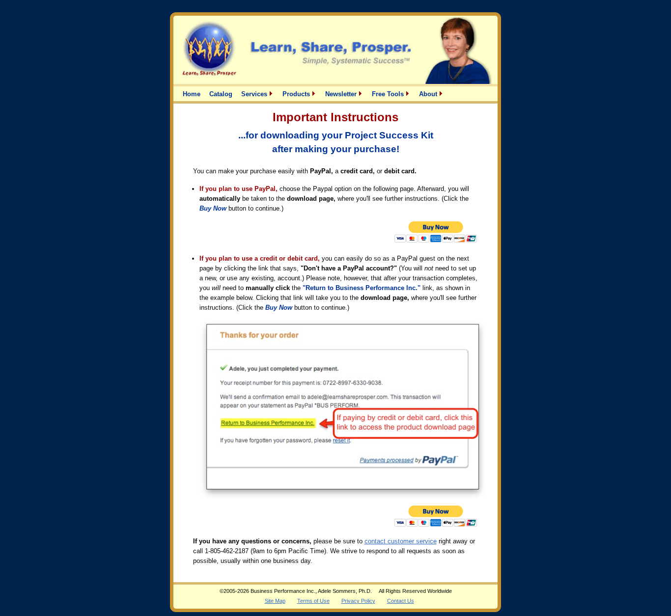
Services (255, 93)
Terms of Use (313, 601)
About (429, 93)
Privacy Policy (358, 601)
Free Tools (389, 93)
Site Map (275, 601)
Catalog (220, 93)
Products (297, 93)
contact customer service (400, 541)
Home (191, 93)
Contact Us (400, 601)
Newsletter (342, 93)
